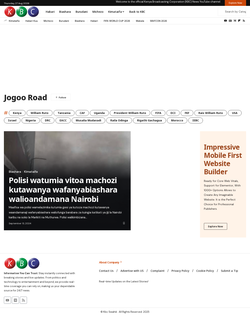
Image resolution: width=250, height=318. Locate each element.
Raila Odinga (119, 120)
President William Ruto (130, 113)
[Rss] (244, 21)
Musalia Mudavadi (88, 120)
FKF (187, 113)
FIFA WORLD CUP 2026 (117, 20)
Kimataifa (14, 20)
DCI (173, 113)
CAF (82, 113)
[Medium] (235, 21)
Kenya (17, 113)
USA (235, 113)
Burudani (64, 20)
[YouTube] (225, 21)
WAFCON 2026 (158, 20)
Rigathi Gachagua (149, 120)
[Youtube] (7, 300)
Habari (94, 20)
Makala (140, 20)
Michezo (48, 20)
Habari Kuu (31, 20)
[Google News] (230, 21)
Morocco (177, 120)
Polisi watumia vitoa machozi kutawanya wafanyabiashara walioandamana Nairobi (63, 189)
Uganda (99, 113)
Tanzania (64, 113)
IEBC (195, 120)
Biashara (80, 20)
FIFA (158, 113)
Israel (12, 120)
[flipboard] (239, 21)
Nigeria (31, 120)
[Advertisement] (125, 59)
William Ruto (39, 113)
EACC (63, 120)
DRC (47, 120)
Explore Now (215, 226)
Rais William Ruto (210, 113)
